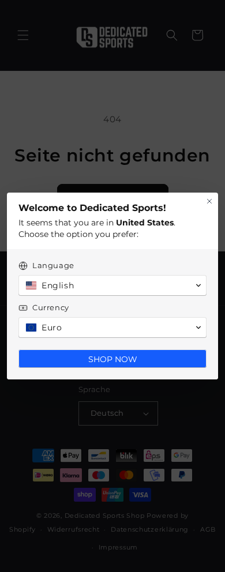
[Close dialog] (209, 201)
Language (53, 265)
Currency (50, 307)
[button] (112, 285)
